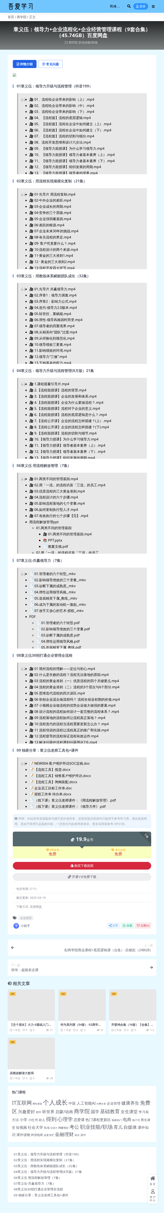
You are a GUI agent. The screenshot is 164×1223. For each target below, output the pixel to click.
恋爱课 (79, 1119)
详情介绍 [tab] (26, 64)
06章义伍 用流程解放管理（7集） (38, 1177)
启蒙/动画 (64, 1111)
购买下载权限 (84, 865)
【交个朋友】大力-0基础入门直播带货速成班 (30, 1026)
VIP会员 (54, 849)
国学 (95, 1111)
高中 (83, 1135)
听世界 (48, 1111)
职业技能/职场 (88, 42)
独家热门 (117, 1120)
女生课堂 (129, 1111)
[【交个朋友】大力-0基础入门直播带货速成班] (31, 1005)
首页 (11, 17)
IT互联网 (22, 1102)
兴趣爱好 (26, 1111)
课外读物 (23, 1134)
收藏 (129, 925)
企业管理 (25, 918)
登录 (142, 6)
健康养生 (130, 1103)
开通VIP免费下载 (84, 877)
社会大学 (35, 1127)
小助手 (25, 926)
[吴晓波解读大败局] (31, 1053)
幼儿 (42, 1120)
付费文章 (101, 1103)
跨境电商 (37, 1135)
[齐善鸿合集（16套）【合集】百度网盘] (132, 1005)
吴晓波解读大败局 (22, 1073)
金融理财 (64, 1134)
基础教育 (110, 1111)
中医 (72, 1103)
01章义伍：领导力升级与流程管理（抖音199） (47, 1154)
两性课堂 (37, 1103)
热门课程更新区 (98, 1119)
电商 (127, 1119)
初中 (38, 1112)
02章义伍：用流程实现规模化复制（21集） (45, 1160)
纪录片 (53, 1127)
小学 (23, 1119)
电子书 (136, 1120)
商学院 (21, 17)
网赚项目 (63, 1127)
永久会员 (120, 849)
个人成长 (55, 1102)
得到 (51, 1119)
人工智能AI (86, 1103)
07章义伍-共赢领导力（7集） (35, 1183)
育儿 (118, 1127)
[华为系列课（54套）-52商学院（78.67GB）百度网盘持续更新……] (81, 1005)
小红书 (33, 1120)
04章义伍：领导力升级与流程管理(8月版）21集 (48, 1171)
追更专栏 (49, 1135)
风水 (77, 1135)
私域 (47, 1128)
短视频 (21, 1127)
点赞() (145, 925)
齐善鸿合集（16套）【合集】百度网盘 (132, 1026)
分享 (115, 925)
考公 (74, 1127)
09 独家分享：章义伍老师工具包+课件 (41, 1195)
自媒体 (130, 1127)
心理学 (65, 1119)
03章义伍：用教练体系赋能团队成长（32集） (46, 1166)
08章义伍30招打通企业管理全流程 (38, 1189)
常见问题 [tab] (52, 64)
